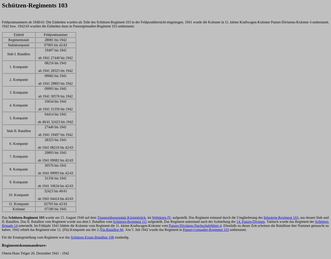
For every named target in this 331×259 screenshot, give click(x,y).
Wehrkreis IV (161, 217)
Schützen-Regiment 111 (130, 222)
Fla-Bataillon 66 (111, 230)
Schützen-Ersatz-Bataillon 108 (92, 237)
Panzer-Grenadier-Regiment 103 (206, 230)
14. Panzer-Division (250, 222)
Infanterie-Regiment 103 (281, 217)
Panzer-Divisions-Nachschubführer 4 (195, 226)
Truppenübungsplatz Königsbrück (121, 217)
